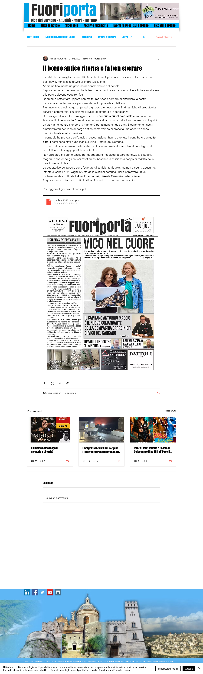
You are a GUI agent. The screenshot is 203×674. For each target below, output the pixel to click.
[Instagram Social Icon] (58, 592)
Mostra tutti (170, 410)
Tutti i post (33, 37)
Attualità (87, 37)
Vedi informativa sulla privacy (115, 670)
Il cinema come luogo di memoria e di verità (44, 449)
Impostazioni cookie (168, 668)
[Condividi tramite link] (67, 383)
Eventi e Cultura (107, 37)
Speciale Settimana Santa (60, 37)
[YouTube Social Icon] (50, 592)
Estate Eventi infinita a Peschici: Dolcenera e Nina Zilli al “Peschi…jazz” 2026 (153, 449)
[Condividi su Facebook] (44, 383)
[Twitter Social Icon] (42, 592)
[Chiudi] (199, 668)
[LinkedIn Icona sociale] (27, 592)
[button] (144, 37)
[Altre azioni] (158, 59)
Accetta (189, 668)
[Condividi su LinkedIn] (59, 383)
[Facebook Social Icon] (35, 592)
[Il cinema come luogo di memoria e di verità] (50, 429)
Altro (125, 37)
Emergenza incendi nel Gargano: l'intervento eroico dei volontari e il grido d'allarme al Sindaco (100, 449)
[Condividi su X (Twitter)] (52, 383)
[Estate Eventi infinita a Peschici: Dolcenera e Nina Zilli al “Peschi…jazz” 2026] (153, 429)
